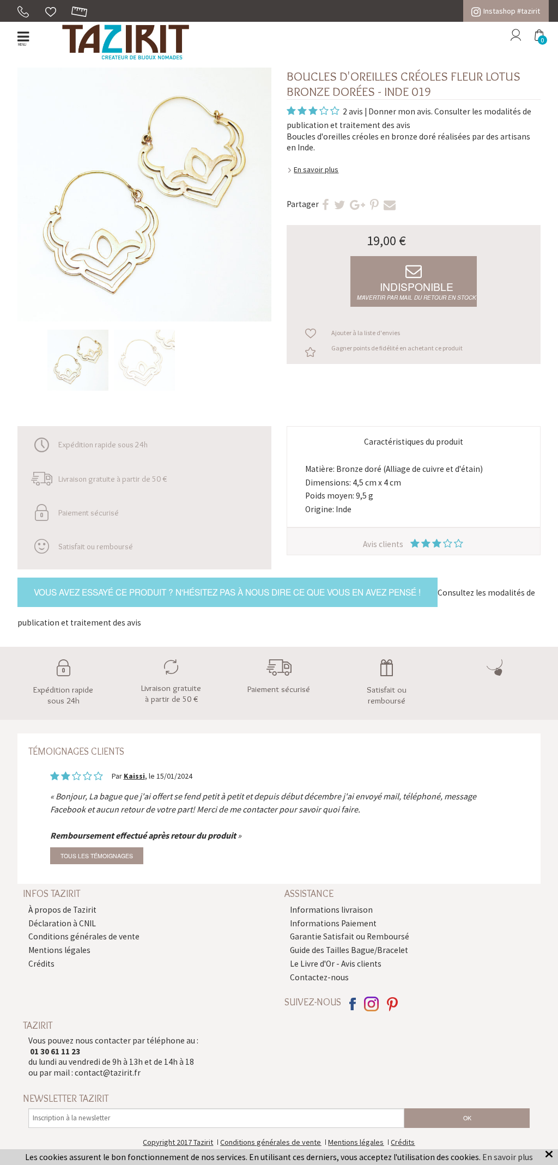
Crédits (41, 963)
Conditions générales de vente (84, 936)
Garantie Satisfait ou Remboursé (349, 936)
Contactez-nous (319, 977)
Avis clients (384, 544)
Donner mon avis (399, 111)
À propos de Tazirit (62, 910)
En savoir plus (316, 169)
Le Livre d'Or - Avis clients (335, 963)
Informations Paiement (333, 923)
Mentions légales (59, 950)
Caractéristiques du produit (413, 441)
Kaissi (134, 776)
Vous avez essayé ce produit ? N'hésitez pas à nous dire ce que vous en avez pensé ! (227, 592)
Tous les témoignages (96, 856)
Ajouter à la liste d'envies (365, 333)
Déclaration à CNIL (62, 923)
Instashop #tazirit (511, 11)
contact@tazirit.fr (108, 1072)
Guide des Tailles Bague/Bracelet (349, 950)
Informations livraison (331, 910)
